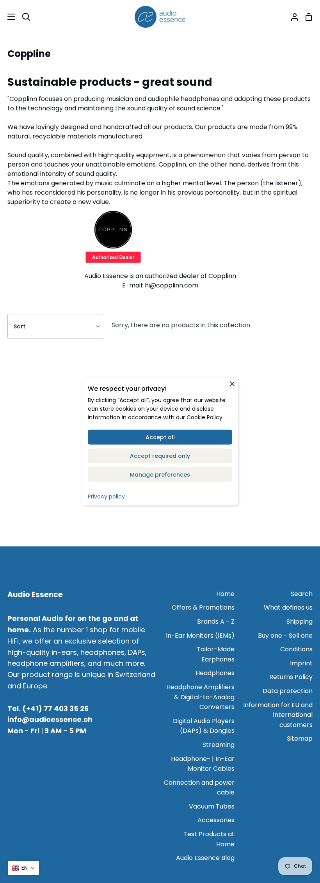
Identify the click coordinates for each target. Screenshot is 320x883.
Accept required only (160, 455)
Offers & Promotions (203, 607)
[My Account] (291, 17)
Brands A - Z (216, 621)
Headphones (215, 672)
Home (225, 593)
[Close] (232, 384)
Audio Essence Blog (205, 857)
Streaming (219, 744)
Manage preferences (160, 474)
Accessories (216, 820)
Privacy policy (106, 496)
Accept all (160, 437)
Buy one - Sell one (285, 635)
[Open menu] (8, 16)
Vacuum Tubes (212, 806)
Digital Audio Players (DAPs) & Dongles (204, 726)
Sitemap (300, 738)
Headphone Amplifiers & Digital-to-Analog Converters (200, 697)
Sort (19, 326)
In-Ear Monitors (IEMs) (200, 635)
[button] (23, 868)
